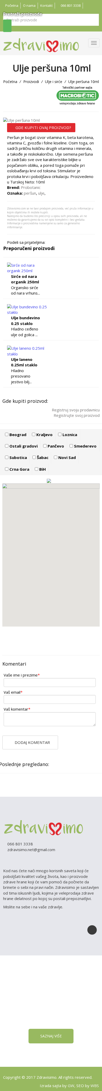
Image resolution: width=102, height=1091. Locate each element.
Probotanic (31, 187)
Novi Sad (66, 457)
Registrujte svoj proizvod (76, 415)
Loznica (69, 434)
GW (71, 1085)
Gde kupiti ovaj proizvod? (42, 127)
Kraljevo (44, 434)
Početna (11, 5)
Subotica (17, 457)
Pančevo (55, 446)
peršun (30, 193)
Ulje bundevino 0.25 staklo (25, 320)
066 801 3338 (70, 5)
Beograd (17, 434)
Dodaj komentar (32, 742)
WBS (94, 1085)
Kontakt (46, 5)
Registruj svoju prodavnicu (75, 409)
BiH (42, 469)
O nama (29, 5)
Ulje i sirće (53, 81)
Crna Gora (18, 469)
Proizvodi (31, 81)
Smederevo (85, 446)
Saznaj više (51, 1035)
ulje (41, 193)
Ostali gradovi (23, 446)
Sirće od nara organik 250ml (25, 279)
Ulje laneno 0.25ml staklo (24, 362)
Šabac (42, 457)
